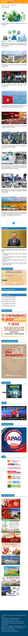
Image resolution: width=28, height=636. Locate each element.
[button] (2, 2)
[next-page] (20, 223)
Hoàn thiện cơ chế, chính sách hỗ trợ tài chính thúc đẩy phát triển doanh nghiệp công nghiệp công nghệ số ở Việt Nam (14, 191)
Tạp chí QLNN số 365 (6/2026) (8, 303)
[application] (14, 413)
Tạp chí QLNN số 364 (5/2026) (8, 305)
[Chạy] (3, 418)
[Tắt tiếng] (22, 418)
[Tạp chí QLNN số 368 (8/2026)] (14, 277)
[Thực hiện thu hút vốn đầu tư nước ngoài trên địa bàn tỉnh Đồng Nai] (14, 57)
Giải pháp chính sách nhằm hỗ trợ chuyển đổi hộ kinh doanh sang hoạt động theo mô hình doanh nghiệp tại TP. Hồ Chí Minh (14, 45)
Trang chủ (3, 5)
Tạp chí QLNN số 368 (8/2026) (11, 282)
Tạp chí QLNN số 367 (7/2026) (8, 299)
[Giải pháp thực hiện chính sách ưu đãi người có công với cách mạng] (14, 77)
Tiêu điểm (4, 228)
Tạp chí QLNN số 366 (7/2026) (8, 301)
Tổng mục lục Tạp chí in (8, 289)
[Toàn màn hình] (24, 418)
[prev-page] (7, 223)
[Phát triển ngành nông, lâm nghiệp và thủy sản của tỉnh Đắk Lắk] (14, 15)
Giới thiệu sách (6, 382)
